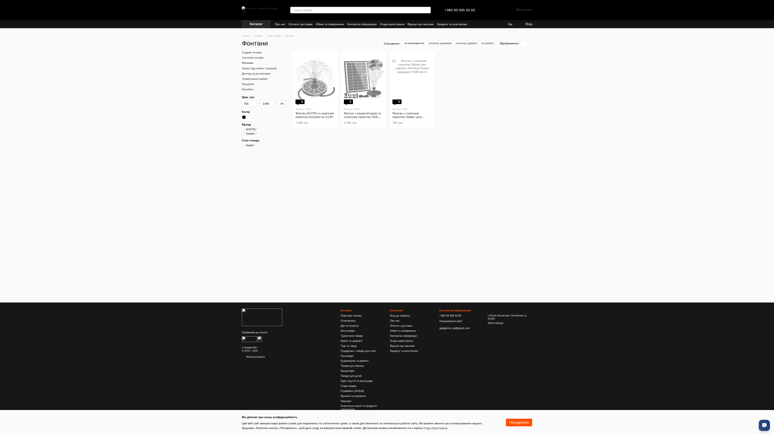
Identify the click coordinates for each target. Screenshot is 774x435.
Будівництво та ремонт (355, 360)
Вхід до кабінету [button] (400, 315)
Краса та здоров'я (351, 340)
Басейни (247, 89)
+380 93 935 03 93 (459, 10)
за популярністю (414, 43)
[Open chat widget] (764, 425)
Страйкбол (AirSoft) (352, 391)
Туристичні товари (352, 335)
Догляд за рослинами (256, 73)
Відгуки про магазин (421, 24)
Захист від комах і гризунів (259, 68)
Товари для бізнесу (352, 365)
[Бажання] (500, 10)
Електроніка (348, 320)
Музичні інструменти (353, 396)
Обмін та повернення (330, 24)
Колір (246, 111)
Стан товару (250, 140)
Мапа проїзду (495, 323)
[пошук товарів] (427, 10)
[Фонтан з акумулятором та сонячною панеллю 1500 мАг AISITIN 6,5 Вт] (363, 79)
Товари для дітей (351, 375)
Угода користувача (392, 24)
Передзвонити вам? (450, 321)
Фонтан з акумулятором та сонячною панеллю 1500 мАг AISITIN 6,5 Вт (362, 117)
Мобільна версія (255, 356)
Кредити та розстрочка (452, 24)
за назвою (487, 43)
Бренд (246, 124)
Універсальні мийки (254, 78)
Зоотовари (347, 355)
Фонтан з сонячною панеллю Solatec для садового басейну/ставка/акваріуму (410, 119)
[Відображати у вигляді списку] (529, 43)
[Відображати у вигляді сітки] (524, 43)
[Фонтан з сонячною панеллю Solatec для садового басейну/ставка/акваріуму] (412, 79)
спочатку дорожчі (466, 43)
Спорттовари (348, 385)
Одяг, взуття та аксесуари (356, 380)
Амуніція (346, 401)
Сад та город (349, 345)
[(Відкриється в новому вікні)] (249, 339)
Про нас (280, 24)
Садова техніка (252, 52)
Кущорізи (248, 84)
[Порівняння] (490, 10)
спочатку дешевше (440, 43)
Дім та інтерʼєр (350, 325)
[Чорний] (244, 117)
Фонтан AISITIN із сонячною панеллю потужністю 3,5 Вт (314, 115)
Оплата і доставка (300, 24)
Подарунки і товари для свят (358, 350)
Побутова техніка (351, 315)
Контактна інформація (362, 24)
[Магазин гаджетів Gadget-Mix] (262, 317)
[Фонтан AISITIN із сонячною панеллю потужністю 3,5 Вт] (315, 79)
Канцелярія (347, 370)
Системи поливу (252, 57)
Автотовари (348, 330)
